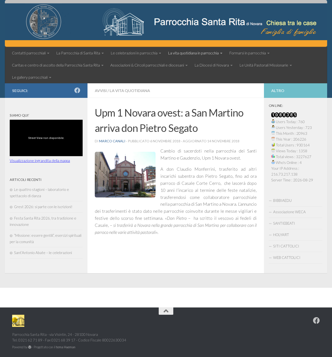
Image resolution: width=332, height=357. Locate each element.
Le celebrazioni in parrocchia (134, 53)
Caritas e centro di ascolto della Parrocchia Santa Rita (56, 65)
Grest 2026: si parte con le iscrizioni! (43, 206)
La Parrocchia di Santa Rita (78, 53)
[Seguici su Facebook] (77, 90)
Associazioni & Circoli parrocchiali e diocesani (147, 65)
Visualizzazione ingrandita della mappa (40, 160)
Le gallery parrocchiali (30, 77)
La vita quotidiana (130, 90)
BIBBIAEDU (282, 200)
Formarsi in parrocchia (247, 53)
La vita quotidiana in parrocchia (193, 53)
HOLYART (281, 234)
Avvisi (101, 90)
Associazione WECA (289, 212)
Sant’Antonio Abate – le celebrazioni (43, 252)
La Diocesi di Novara (211, 65)
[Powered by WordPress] (29, 347)
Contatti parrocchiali (29, 53)
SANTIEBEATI (284, 223)
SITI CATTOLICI (286, 246)
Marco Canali (112, 141)
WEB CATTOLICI (286, 257)
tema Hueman (65, 347)
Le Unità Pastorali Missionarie (263, 65)
